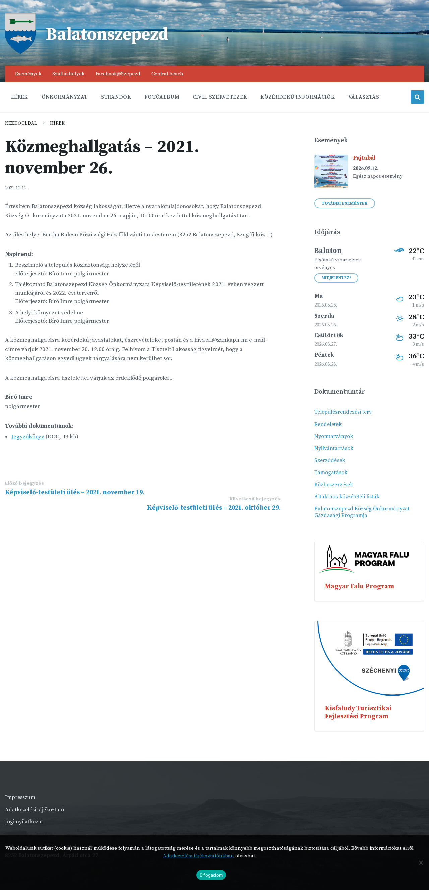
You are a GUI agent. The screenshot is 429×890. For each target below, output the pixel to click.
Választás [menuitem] (363, 97)
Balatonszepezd (107, 34)
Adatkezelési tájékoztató (34, 809)
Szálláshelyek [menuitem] (68, 74)
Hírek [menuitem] (19, 97)
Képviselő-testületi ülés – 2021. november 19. (74, 492)
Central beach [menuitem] (167, 74)
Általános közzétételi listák (346, 496)
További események (345, 203)
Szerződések (329, 460)
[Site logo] (20, 52)
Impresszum (20, 797)
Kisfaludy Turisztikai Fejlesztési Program (358, 712)
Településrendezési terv (343, 412)
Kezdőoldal (21, 123)
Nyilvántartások (333, 448)
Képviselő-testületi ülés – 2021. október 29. (214, 508)
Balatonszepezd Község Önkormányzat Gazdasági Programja (362, 512)
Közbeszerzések (333, 484)
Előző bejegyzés (24, 483)
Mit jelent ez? (336, 278)
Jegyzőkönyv (27, 436)
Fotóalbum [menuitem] (161, 97)
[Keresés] (417, 97)
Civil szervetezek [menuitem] (220, 97)
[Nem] (420, 862)
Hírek (57, 123)
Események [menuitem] (28, 74)
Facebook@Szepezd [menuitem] (118, 74)
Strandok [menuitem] (116, 97)
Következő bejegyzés (255, 499)
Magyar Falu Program (359, 586)
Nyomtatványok (333, 436)
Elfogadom (211, 875)
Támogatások (330, 472)
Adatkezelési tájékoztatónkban (198, 856)
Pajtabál (364, 158)
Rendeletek (328, 424)
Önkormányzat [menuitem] (65, 97)
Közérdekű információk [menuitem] (297, 97)
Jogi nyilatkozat (24, 821)
